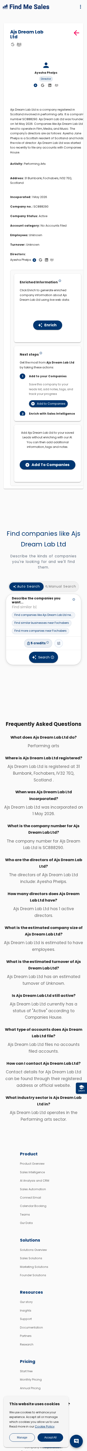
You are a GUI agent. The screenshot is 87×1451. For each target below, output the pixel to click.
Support (26, 1319)
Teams (25, 1214)
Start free (26, 1371)
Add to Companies (51, 403)
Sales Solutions (31, 1258)
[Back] (76, 33)
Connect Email (30, 1198)
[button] (43, 615)
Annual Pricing (30, 1388)
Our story (26, 1302)
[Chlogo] (19, 44)
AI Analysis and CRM (34, 1181)
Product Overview (32, 1164)
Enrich (50, 325)
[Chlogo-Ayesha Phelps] (56, 85)
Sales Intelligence (32, 1172)
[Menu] (80, 6)
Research (26, 1344)
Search (44, 657)
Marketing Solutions (34, 1267)
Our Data (26, 1223)
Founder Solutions (33, 1275)
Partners (26, 1336)
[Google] (12, 44)
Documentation (31, 1327)
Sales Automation (33, 1189)
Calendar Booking (33, 1206)
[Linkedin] (49, 85)
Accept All (50, 1437)
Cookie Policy (45, 1426)
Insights (25, 1310)
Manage (22, 1437)
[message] (76, 1441)
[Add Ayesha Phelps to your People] (34, 260)
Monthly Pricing (31, 1380)
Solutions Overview (33, 1250)
